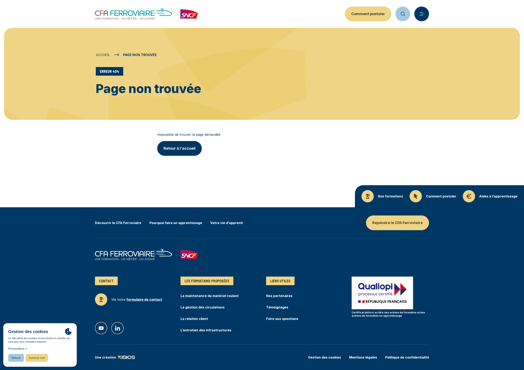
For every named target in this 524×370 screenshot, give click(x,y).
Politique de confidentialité (407, 357)
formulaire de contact (144, 299)
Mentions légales (363, 357)
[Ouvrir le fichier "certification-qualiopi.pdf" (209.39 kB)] (382, 293)
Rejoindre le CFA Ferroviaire (397, 223)
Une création (105, 357)
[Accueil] (133, 14)
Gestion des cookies (324, 357)
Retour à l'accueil (179, 148)
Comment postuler (368, 14)
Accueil (103, 55)
